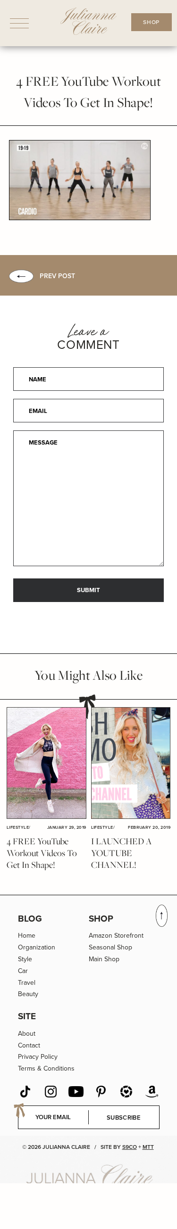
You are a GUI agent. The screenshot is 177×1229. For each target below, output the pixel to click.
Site (27, 1016)
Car (23, 971)
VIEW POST (46, 763)
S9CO (129, 1147)
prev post (57, 276)
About (26, 1034)
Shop (101, 918)
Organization (36, 947)
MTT (148, 1147)
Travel (26, 983)
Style (25, 959)
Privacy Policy (38, 1057)
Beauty (28, 994)
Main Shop (104, 959)
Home (26, 935)
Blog (30, 918)
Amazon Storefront (116, 935)
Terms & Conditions (46, 1068)
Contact (29, 1045)
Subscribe (124, 1117)
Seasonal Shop (110, 947)
